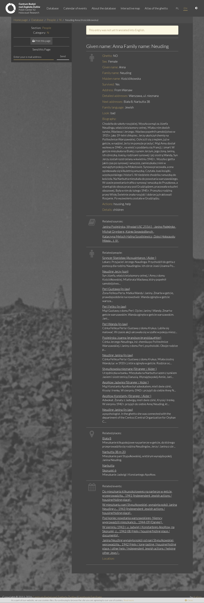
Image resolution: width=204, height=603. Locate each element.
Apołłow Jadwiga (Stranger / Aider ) (125, 382)
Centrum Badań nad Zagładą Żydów (54, 597)
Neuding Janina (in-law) (117, 355)
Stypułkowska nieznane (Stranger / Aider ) (129, 369)
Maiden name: (111, 78)
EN (185, 8)
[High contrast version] (197, 8)
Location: (108, 558)
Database (53, 8)
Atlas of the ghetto (156, 8)
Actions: (107, 204)
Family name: (110, 73)
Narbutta (108, 465)
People (51, 20)
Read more (129, 600)
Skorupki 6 (109, 470)
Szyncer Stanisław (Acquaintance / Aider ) (129, 258)
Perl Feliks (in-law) (114, 306)
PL (177, 8)
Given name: (110, 67)
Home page (21, 20)
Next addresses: (112, 101)
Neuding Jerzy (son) (115, 271)
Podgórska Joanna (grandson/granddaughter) (131, 337)
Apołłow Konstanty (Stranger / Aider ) (126, 396)
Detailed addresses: (115, 96)
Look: (106, 113)
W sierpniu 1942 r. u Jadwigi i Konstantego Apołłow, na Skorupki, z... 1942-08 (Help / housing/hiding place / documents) (138, 531)
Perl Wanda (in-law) (115, 324)
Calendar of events (75, 8)
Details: (107, 209)
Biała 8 (106, 438)
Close (190, 600)
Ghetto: (107, 56)
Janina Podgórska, (138, 226)
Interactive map (130, 8)
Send (63, 56)
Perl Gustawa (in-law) (116, 289)
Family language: (113, 107)
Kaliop (197, 597)
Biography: (109, 119)
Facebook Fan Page (90, 597)
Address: (108, 90)
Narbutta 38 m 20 (114, 452)
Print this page (43, 40)
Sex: (105, 61)
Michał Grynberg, (127, 231)
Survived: (108, 84)
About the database (104, 8)
